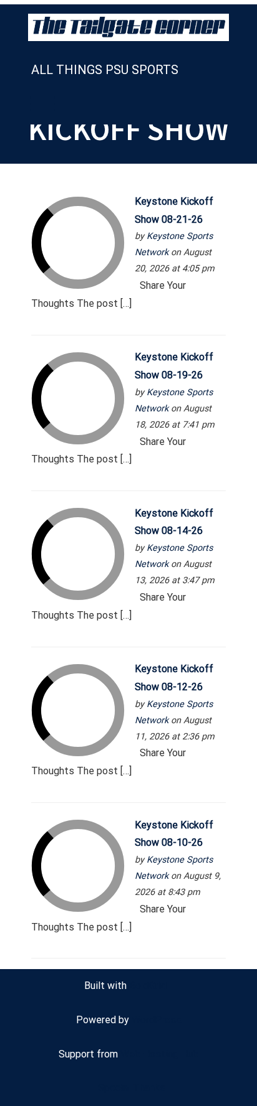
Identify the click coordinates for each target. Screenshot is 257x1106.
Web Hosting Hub (159, 1054)
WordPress (157, 1020)
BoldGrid (148, 985)
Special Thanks (131, 1088)
